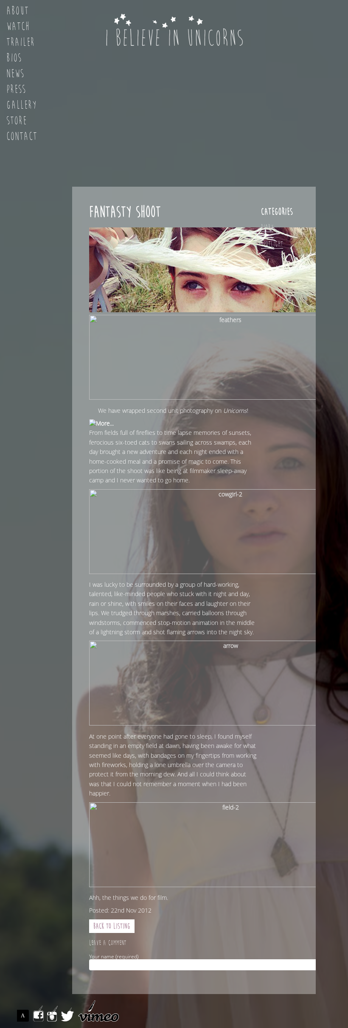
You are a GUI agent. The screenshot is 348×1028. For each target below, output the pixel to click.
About (17, 11)
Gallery (21, 105)
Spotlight (272, 243)
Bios (14, 58)
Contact (21, 136)
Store (16, 121)
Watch (18, 26)
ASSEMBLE (25, 1015)
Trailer (20, 42)
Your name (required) (113, 956)
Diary (267, 227)
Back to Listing (111, 926)
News (15, 73)
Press (16, 89)
